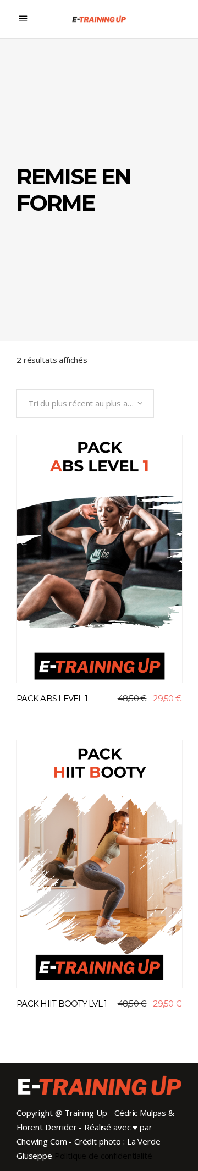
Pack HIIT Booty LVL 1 (61, 1003)
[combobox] (85, 403)
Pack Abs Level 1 (51, 698)
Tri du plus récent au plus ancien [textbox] (87, 403)
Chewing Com (41, 1141)
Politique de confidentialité (103, 1155)
